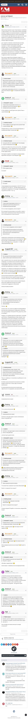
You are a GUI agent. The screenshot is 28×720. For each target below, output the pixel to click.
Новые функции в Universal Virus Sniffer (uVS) (15, 663)
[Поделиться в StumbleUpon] (15, 644)
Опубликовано (12, 26)
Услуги (2, 1)
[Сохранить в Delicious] (11, 644)
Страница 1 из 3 (14, 22)
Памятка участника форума (8, 655)
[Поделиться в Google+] (6, 644)
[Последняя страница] (26, 22)
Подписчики (12, 634)
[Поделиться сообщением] (25, 26)
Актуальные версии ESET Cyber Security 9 (14, 684)
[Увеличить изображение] (12, 90)
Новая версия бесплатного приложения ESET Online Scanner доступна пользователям (16, 673)
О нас (23, 1)
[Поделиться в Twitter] (2, 644)
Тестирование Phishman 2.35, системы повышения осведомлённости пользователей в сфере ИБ (16, 691)
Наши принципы (18, 1)
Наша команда (11, 1)
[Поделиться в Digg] (8, 644)
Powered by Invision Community (14, 717)
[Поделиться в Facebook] (4, 644)
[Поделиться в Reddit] (13, 644)
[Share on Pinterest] (17, 644)
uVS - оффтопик (9, 703)
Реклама (6, 1)
